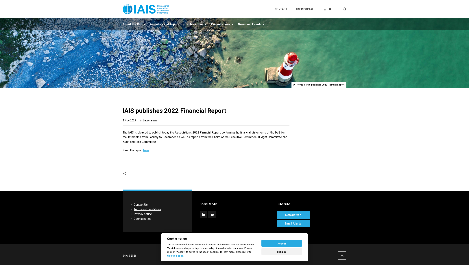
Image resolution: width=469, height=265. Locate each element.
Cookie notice (142, 218)
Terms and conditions (147, 209)
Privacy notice (143, 214)
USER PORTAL (304, 9)
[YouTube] (330, 9)
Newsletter (293, 215)
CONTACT (281, 9)
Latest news (150, 120)
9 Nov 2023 (129, 120)
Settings (281, 252)
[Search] (343, 9)
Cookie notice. (175, 255)
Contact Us (141, 204)
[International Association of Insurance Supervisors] (146, 9)
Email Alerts (293, 223)
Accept (282, 243)
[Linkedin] (325, 9)
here (146, 150)
